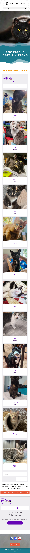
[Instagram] (15, 538)
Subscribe (15, 545)
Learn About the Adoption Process (15, 493)
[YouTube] (19, 538)
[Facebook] (11, 538)
